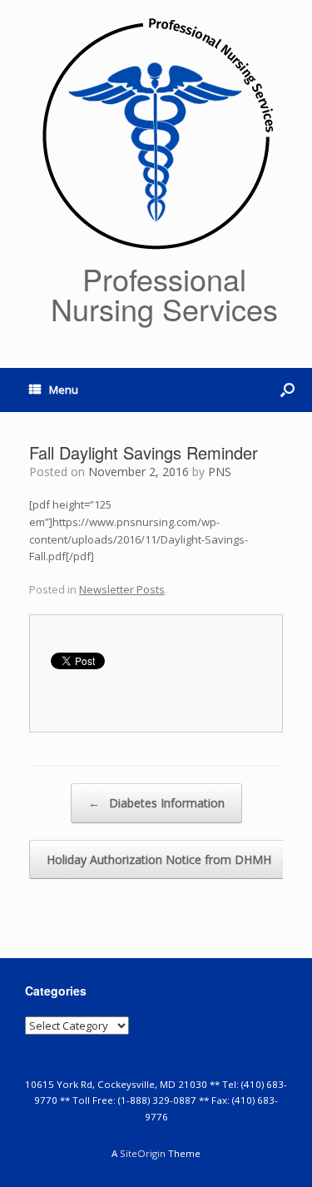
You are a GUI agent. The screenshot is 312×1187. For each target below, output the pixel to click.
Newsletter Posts (122, 589)
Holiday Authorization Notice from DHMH (169, 859)
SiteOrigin (143, 1153)
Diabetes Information (156, 803)
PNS (219, 471)
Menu (63, 389)
